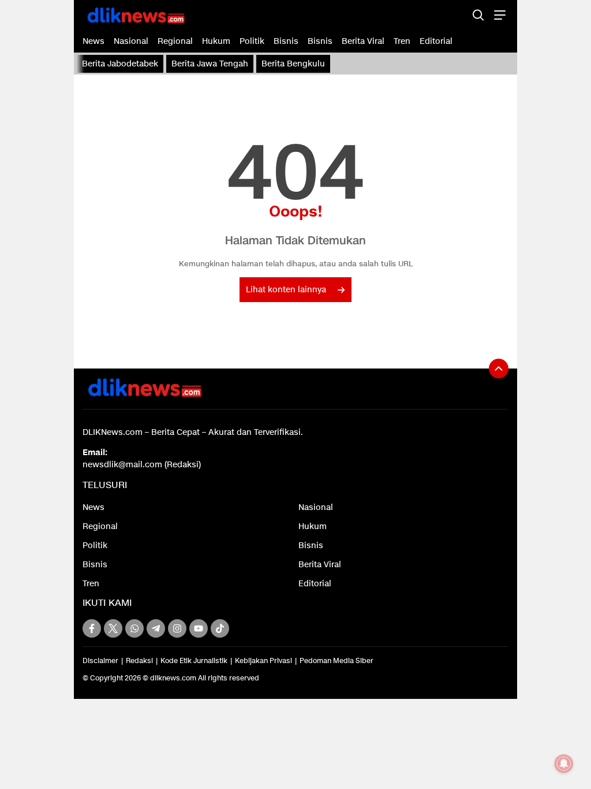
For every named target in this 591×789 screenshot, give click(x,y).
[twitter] (113, 628)
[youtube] (198, 628)
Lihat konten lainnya (286, 289)
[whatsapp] (134, 628)
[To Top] (498, 368)
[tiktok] (220, 628)
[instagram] (177, 628)
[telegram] (156, 628)
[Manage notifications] (564, 763)
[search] (478, 15)
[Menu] (498, 15)
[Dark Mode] (458, 15)
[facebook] (92, 628)
